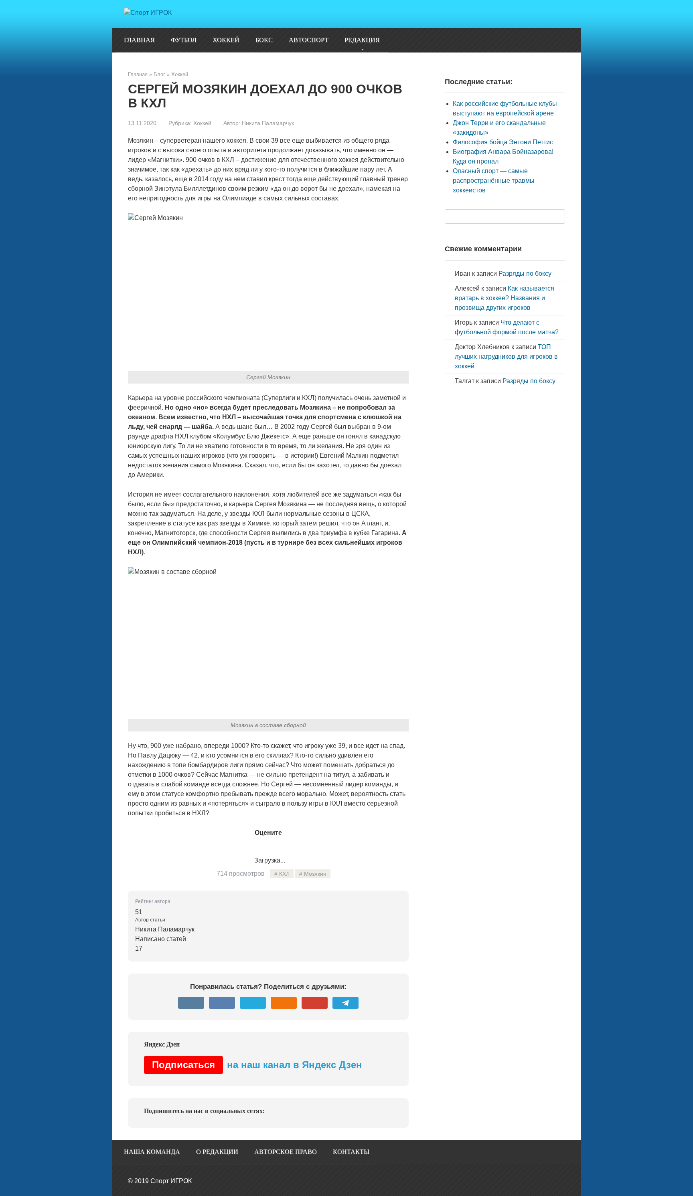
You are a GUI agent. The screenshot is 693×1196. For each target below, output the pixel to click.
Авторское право (285, 1151)
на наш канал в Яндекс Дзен (257, 1064)
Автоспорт (308, 39)
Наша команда (152, 1151)
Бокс (264, 39)
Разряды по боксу (524, 273)
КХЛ (284, 874)
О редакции (217, 1151)
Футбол (184, 39)
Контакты (351, 1151)
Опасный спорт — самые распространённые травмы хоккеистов (494, 181)
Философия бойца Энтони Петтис (503, 142)
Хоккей (226, 39)
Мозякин (315, 874)
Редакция (362, 39)
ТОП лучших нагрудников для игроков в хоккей (506, 356)
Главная (139, 39)
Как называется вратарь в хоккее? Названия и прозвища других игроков (504, 298)
